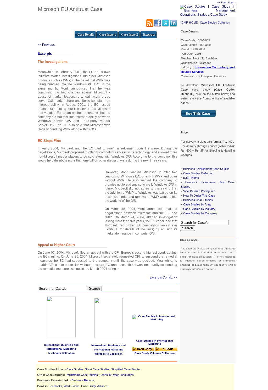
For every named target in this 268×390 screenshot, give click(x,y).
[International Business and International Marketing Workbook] (108, 337)
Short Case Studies (97, 369)
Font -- (232, 2)
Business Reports (82, 380)
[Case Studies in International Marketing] (143, 350)
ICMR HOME (189, 22)
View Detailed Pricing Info (199, 191)
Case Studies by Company (200, 213)
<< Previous (46, 45)
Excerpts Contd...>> (163, 277)
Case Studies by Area (197, 204)
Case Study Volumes (94, 386)
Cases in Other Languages (116, 374)
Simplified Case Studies (126, 369)
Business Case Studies (198, 200)
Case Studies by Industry (199, 208)
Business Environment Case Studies (206, 168)
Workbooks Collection (108, 353)
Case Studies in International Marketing (154, 342)
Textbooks (55, 386)
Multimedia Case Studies (82, 374)
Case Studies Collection (215, 22)
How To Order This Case (199, 195)
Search (187, 228)
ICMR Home (191, 177)
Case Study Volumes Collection (155, 353)
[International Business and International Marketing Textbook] (61, 316)
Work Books (72, 386)
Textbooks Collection (61, 353)
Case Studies (74, 369)
